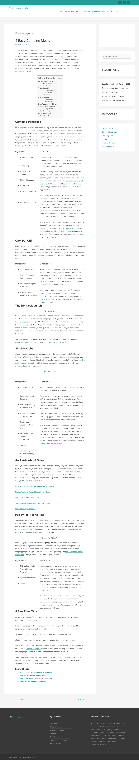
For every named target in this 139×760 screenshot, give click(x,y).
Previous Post (19, 699)
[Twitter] (124, 2)
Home (59, 11)
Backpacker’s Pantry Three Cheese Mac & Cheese (34, 486)
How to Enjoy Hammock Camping (33, 681)
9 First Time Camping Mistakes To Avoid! (36, 672)
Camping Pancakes (46, 81)
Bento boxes (25, 322)
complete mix (78, 234)
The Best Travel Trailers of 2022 (114, 92)
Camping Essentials (100, 11)
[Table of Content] (59, 78)
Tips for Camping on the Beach (114, 100)
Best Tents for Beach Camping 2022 (116, 84)
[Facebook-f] (120, 2)
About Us (114, 11)
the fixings (25, 529)
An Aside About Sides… (48, 104)
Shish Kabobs (44, 97)
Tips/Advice (69, 11)
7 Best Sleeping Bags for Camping (115, 88)
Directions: (49, 86)
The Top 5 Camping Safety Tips (32, 675)
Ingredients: (49, 84)
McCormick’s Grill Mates (52, 443)
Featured (105, 139)
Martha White (45, 299)
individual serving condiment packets (39, 342)
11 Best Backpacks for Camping (114, 96)
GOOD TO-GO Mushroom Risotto (27, 498)
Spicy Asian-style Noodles (25, 509)
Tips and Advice (108, 147)
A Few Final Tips (45, 113)
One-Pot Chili (44, 88)
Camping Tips (107, 136)
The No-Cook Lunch (47, 95)
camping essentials (33, 649)
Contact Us (125, 11)
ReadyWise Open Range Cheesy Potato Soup (32, 492)
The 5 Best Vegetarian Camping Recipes (36, 678)
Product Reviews (83, 11)
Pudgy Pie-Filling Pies (47, 106)
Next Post (82, 699)
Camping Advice (108, 128)
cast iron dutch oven (67, 228)
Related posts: (45, 116)
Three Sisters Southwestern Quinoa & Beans (32, 503)
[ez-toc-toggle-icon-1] (58, 78)
